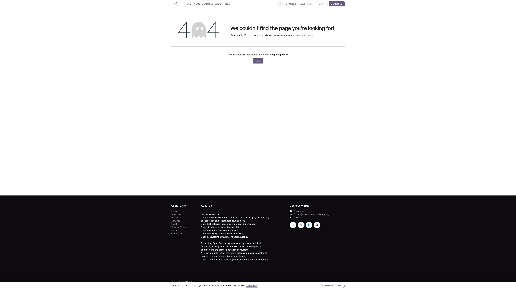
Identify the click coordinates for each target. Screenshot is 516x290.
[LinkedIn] (309, 225)
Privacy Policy (178, 227)
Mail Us (297, 217)
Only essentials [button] (327, 286)
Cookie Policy (251, 286)
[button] (280, 4)
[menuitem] (188, 4)
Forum (174, 230)
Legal (174, 224)
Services (175, 220)
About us (176, 214)
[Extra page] (317, 225)
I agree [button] (340, 286)
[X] (301, 225)
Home (258, 61)
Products (176, 217)
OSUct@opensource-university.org (311, 214)
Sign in (321, 4)
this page (308, 35)
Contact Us (336, 4)
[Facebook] (293, 225)
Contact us (176, 233)
